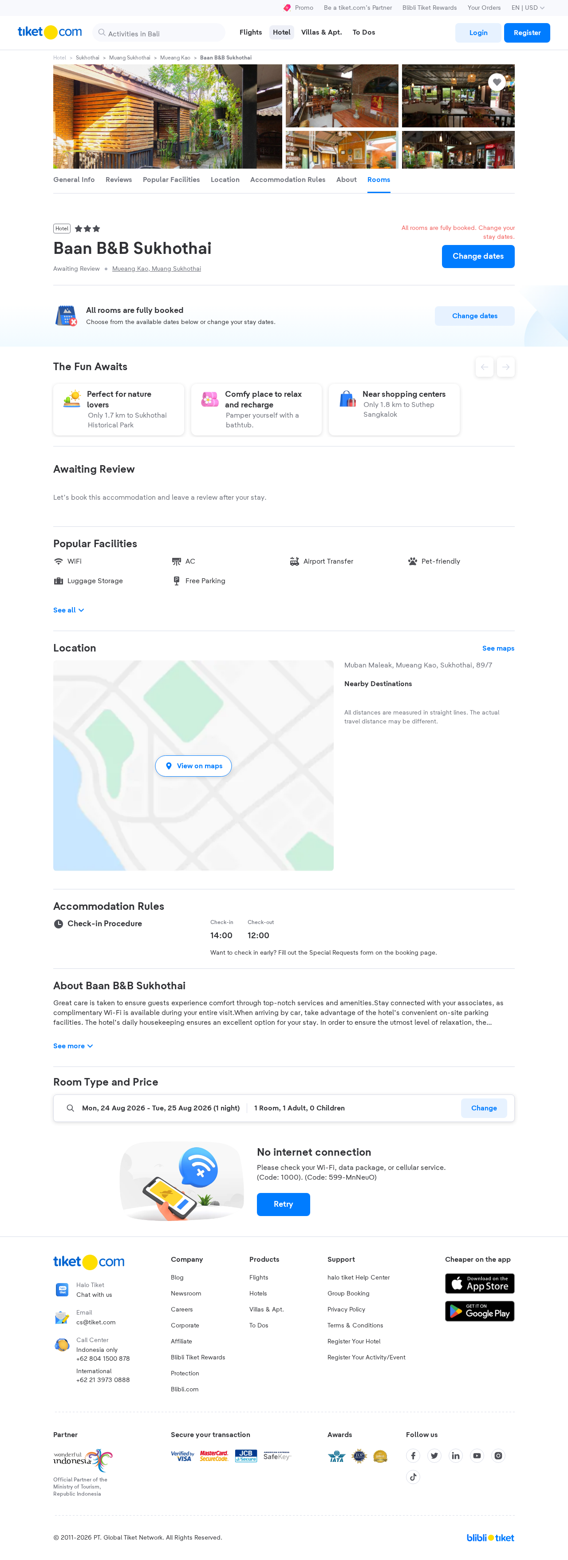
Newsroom (186, 1294)
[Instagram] (498, 1456)
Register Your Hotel (353, 1342)
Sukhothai (87, 57)
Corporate (185, 1326)
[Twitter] (434, 1456)
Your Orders (484, 8)
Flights (258, 1278)
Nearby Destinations (378, 683)
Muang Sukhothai (129, 57)
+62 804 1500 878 (103, 1359)
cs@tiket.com (96, 1323)
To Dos (258, 1326)
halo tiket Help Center (358, 1278)
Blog (177, 1278)
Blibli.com (185, 1390)
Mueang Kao (175, 57)
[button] (193, 765)
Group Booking (348, 1294)
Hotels (258, 1294)
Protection (185, 1374)
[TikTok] (413, 1477)
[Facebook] (413, 1456)
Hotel (59, 57)
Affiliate (181, 1342)
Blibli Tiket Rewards (429, 8)
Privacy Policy (346, 1310)
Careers (182, 1310)
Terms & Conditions (355, 1326)
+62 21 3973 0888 (103, 1380)
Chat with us (94, 1295)
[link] (478, 33)
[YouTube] (477, 1456)
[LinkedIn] (456, 1456)
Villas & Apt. (266, 1310)
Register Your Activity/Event (366, 1358)
